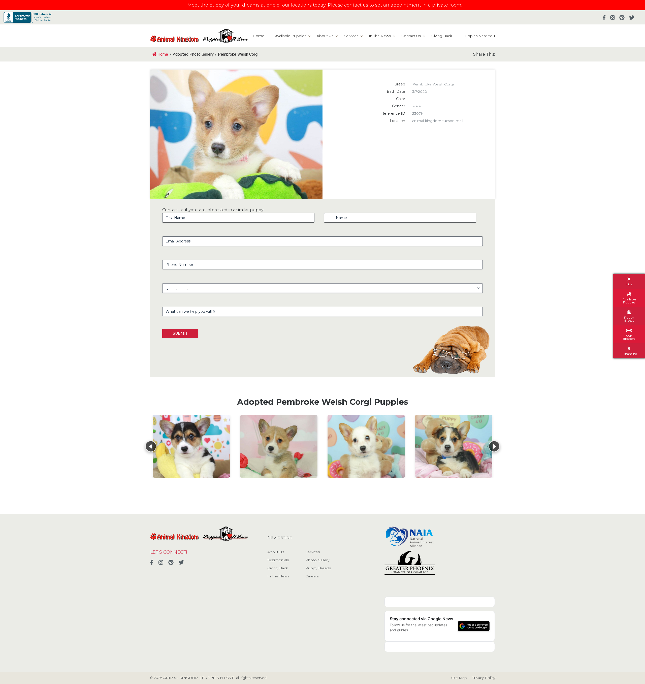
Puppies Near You (479, 36)
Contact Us (411, 36)
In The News (380, 36)
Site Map (459, 677)
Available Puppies (290, 36)
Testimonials (278, 560)
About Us (325, 36)
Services (351, 36)
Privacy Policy (483, 677)
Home (258, 36)
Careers (312, 576)
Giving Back (441, 36)
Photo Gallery (317, 560)
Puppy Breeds (318, 568)
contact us (356, 5)
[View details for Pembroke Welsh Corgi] (191, 446)
